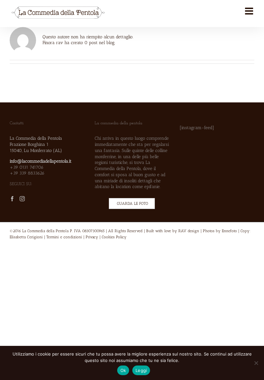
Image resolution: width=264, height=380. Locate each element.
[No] (256, 363)
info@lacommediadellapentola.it (40, 161)
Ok (123, 370)
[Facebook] (12, 198)
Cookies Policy (114, 237)
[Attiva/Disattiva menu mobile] (249, 11)
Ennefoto (229, 231)
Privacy (92, 237)
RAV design (188, 231)
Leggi (141, 370)
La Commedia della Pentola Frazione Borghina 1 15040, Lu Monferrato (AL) (36, 144)
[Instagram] (22, 198)
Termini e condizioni (64, 237)
